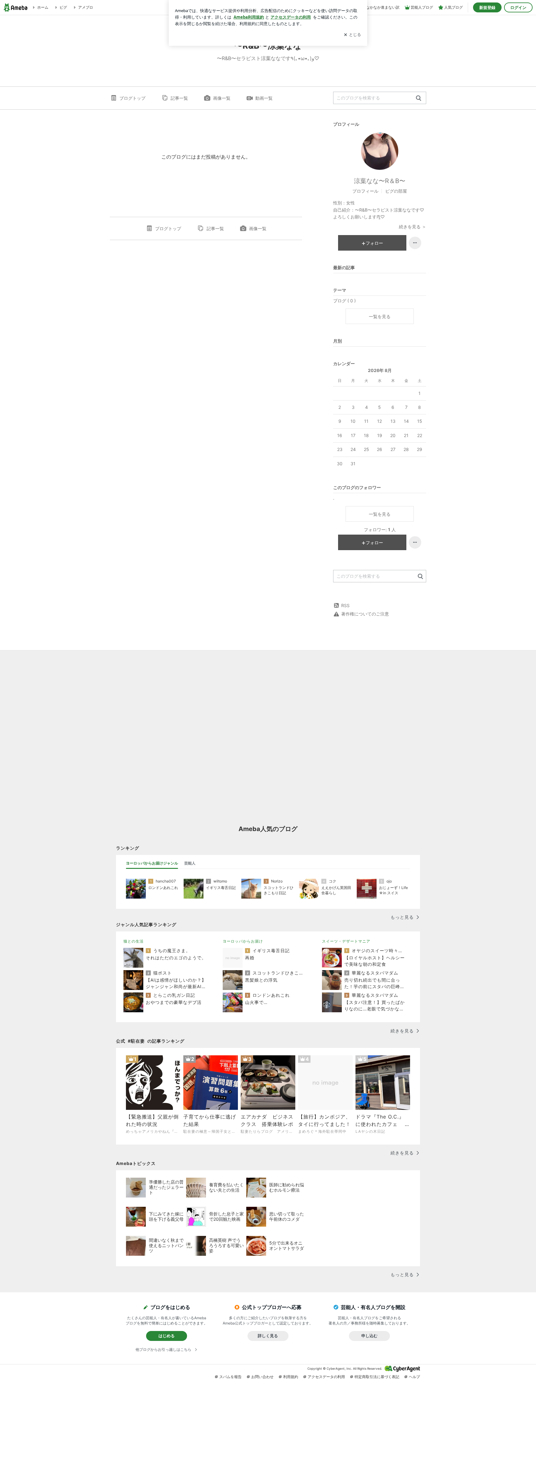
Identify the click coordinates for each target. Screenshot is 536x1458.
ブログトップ (132, 98)
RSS (345, 605)
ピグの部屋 (396, 191)
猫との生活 (133, 941)
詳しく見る (268, 1335)
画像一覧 (221, 98)
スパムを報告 (230, 1376)
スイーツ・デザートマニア (346, 941)
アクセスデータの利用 (326, 1376)
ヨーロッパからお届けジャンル (152, 863)
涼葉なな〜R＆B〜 (379, 181)
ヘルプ (414, 1376)
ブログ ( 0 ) (344, 300)
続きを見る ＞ (412, 226)
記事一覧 (179, 98)
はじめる (167, 1335)
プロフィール (365, 191)
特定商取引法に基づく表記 (377, 1376)
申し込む (369, 1335)
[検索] (418, 98)
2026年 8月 (380, 370)
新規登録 (487, 7)
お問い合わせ (262, 1376)
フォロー (374, 243)
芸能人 (189, 863)
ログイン (518, 7)
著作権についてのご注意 (365, 613)
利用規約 (290, 1376)
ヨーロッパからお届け (243, 941)
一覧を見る (380, 316)
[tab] (152, 863)
